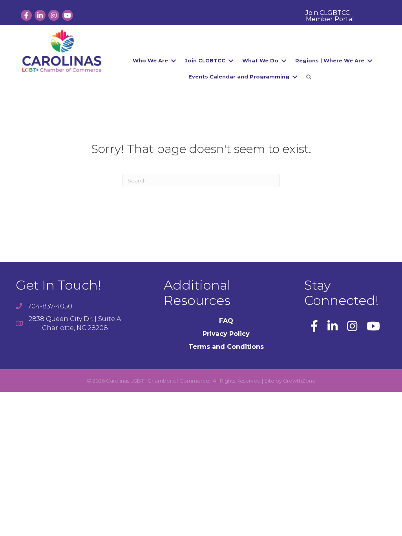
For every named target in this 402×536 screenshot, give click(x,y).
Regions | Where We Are (329, 60)
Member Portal (330, 19)
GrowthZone (299, 380)
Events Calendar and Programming (238, 76)
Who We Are (150, 60)
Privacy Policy (226, 333)
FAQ (226, 321)
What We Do (260, 60)
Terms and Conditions (226, 346)
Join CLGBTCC (327, 13)
